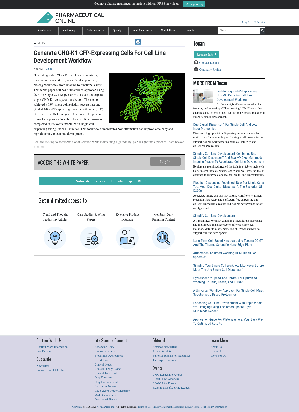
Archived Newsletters (165, 347)
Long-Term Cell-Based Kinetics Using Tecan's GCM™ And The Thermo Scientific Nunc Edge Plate (228, 243)
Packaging (69, 30)
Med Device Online (106, 395)
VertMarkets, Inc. (106, 406)
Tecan (48, 68)
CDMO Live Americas (166, 379)
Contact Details (209, 62)
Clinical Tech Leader (107, 373)
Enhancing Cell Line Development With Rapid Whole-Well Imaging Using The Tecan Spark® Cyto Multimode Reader (228, 307)
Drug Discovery (104, 377)
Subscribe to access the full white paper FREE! (111, 180)
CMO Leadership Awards (167, 374)
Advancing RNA (104, 347)
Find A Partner (141, 30)
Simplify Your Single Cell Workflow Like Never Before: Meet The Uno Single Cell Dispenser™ (228, 267)
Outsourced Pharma (106, 399)
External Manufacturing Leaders (171, 387)
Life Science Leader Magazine (112, 391)
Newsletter (43, 366)
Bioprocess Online (105, 351)
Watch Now (168, 30)
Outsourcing (94, 30)
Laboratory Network (106, 386)
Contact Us (217, 351)
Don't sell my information (214, 406)
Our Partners (44, 351)
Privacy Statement (162, 406)
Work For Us (218, 355)
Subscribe (259, 22)
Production (45, 30)
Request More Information (52, 347)
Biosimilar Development (109, 355)
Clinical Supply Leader (108, 369)
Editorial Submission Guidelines (171, 355)
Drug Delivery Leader (107, 382)
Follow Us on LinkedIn (50, 370)
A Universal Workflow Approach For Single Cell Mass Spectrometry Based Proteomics (228, 292)
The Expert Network (164, 360)
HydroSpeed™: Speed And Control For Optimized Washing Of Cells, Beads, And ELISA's (225, 280)
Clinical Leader (103, 364)
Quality (117, 30)
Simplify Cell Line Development (214, 216)
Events (191, 30)
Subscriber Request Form (186, 406)
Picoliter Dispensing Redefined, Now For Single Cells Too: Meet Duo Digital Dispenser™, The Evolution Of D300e (228, 187)
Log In (246, 22)
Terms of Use (145, 406)
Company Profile (210, 69)
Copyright (77, 406)
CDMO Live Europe (164, 383)
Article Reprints (162, 351)
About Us (216, 347)
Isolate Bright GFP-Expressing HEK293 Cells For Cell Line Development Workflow (237, 95)
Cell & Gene (102, 360)
